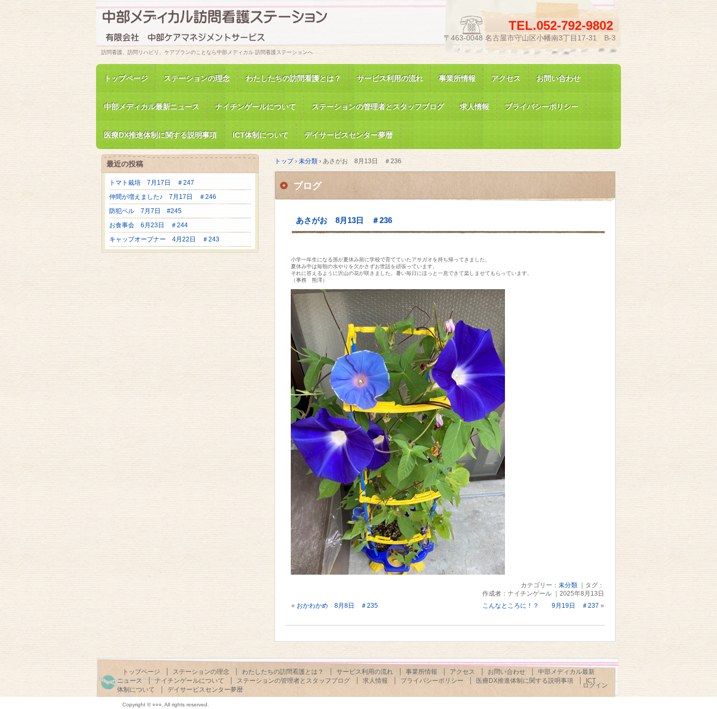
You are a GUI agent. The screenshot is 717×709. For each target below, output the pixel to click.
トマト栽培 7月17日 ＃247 (151, 182)
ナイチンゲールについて (255, 106)
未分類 (567, 585)
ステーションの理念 (197, 78)
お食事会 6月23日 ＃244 (148, 225)
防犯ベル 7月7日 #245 (145, 211)
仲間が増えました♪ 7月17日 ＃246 (162, 196)
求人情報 (474, 106)
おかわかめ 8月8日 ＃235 (337, 605)
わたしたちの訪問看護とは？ (293, 78)
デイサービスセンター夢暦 (205, 689)
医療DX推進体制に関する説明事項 (524, 680)
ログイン (595, 685)
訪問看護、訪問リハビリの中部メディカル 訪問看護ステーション (222, 28)
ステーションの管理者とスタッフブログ (378, 106)
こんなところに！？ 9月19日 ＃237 (540, 605)
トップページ (126, 78)
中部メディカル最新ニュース (151, 106)
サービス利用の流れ (390, 78)
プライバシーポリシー (541, 106)
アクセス (506, 78)
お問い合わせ (558, 78)
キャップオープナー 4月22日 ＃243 (164, 239)
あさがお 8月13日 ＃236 (344, 220)
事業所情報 (457, 78)
